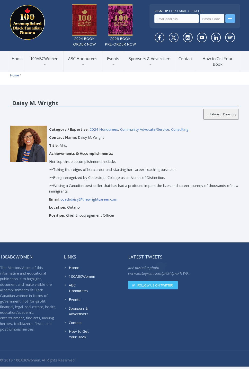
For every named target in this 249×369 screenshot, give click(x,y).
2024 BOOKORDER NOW (84, 41)
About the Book (43, 71)
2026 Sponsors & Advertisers (144, 71)
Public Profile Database (48, 68)
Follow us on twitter (155, 285)
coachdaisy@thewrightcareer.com (89, 199)
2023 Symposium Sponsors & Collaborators (149, 69)
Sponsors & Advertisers (150, 58)
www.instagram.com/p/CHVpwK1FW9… (159, 273)
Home (17, 58)
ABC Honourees (82, 58)
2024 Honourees (103, 129)
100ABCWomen (44, 58)
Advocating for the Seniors (62, 68)
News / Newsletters (46, 69)
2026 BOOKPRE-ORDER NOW (120, 41)
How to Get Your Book (218, 61)
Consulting (179, 129)
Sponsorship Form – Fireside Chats (149, 68)
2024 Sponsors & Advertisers (144, 70)
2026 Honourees (83, 71)
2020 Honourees (82, 69)
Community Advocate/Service (144, 129)
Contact (185, 58)
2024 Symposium (119, 69)
